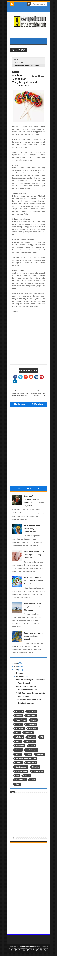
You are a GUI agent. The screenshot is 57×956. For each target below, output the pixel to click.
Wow (17, 784)
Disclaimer (31, 716)
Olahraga (40, 754)
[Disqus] (28, 444)
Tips (17, 776)
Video (33, 780)
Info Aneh (28, 733)
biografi (19, 716)
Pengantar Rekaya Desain (26, 758)
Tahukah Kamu (21, 771)
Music (29, 754)
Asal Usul (32, 711)
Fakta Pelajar (21, 720)
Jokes (18, 741)
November (20, 676)
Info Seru (19, 737)
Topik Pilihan (20, 780)
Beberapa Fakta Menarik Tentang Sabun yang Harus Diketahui (34, 554)
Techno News (38, 771)
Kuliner (18, 750)
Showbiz (35, 767)
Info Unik (31, 737)
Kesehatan (19, 62)
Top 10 (27, 776)
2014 (16, 666)
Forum (33, 720)
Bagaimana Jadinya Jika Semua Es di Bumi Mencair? (33, 636)
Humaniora (33, 728)
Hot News (19, 728)
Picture (18, 763)
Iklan (17, 733)
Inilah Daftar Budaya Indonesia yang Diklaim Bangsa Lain (33, 580)
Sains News (31, 763)
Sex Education (21, 767)
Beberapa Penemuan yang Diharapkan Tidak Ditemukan (33, 606)
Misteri (18, 754)
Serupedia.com (28, 947)
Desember (20, 673)
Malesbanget (32, 750)
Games (18, 724)
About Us (19, 711)
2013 (16, 670)
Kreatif (32, 746)
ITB (41, 737)
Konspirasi (20, 746)
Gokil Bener (31, 724)
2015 (16, 663)
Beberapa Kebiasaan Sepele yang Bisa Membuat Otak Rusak (32, 528)
